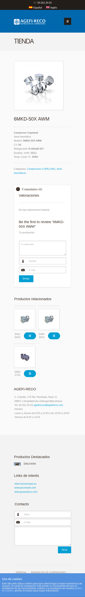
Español (37, 7)
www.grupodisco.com (25, 491)
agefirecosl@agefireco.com (48, 405)
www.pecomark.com (25, 487)
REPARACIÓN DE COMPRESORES (48, 572)
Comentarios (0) (32, 189)
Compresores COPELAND (41, 169)
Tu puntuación (26, 232)
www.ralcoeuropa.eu (25, 483)
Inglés (53, 7)
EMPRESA (21, 572)
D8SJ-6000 (30, 463)
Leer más (30, 335)
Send (64, 549)
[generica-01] (39, 85)
